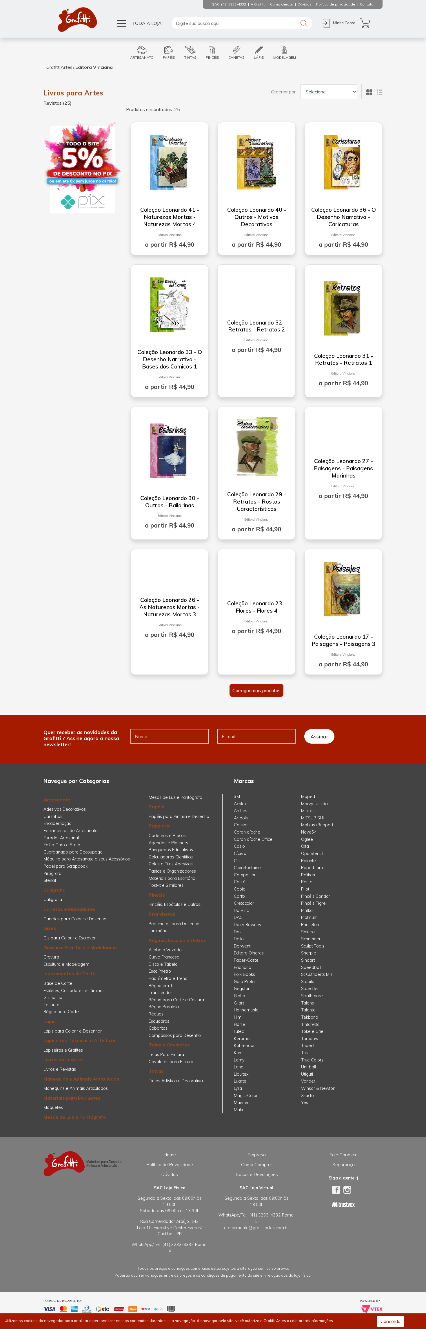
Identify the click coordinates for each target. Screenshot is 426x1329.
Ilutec (239, 1031)
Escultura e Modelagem (66, 964)
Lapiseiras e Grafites (63, 1050)
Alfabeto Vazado (165, 949)
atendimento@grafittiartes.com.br (256, 1227)
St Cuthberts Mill (316, 974)
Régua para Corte (61, 1011)
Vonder (308, 1081)
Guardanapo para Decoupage (73, 852)
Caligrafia (54, 890)
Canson (241, 824)
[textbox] (242, 23)
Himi (238, 1017)
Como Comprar (256, 1164)
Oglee (307, 839)
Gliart (239, 1003)
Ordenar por (283, 92)
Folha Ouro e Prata (61, 844)
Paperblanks (313, 867)
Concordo (390, 1321)
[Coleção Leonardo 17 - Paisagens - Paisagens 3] (343, 587)
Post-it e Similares (166, 885)
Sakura (308, 931)
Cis (237, 860)
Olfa (305, 846)
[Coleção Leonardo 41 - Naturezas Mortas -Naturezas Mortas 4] (169, 160)
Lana (238, 1067)
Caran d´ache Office (253, 839)
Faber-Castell (247, 960)
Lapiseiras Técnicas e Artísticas (79, 1040)
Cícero (240, 853)
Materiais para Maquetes (72, 1098)
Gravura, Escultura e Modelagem (80, 947)
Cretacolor (244, 903)
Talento (308, 1010)
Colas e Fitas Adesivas (171, 864)
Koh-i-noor (244, 1045)
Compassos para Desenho (175, 1035)
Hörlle (239, 1024)
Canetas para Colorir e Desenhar (75, 918)
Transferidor (160, 992)
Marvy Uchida (314, 803)
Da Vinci (242, 910)
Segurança (343, 1164)
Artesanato (56, 800)
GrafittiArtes (59, 67)
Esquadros (159, 1021)
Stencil (49, 880)
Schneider (311, 938)
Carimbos (52, 816)
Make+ (240, 1109)
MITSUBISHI (312, 818)
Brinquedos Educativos (171, 849)
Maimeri (242, 1102)
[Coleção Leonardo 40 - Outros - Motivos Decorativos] (256, 160)
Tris (304, 1052)
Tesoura (51, 1004)
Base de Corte (57, 983)
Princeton (310, 924)
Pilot (305, 889)
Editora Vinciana (94, 67)
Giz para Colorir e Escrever (69, 938)
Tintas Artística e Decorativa (176, 1080)
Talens (307, 1003)
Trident (307, 1045)
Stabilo (307, 981)
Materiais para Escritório (172, 878)
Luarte (240, 1081)
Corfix (239, 896)
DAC (238, 917)
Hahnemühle (246, 1010)
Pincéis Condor (315, 896)
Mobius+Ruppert (317, 824)
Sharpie (308, 953)
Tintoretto (310, 1024)
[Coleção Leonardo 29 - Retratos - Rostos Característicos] (256, 445)
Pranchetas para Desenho (174, 923)
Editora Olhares (249, 953)
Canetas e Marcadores (69, 909)
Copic (239, 889)
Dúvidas (169, 1174)
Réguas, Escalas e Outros (177, 940)
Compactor (245, 875)
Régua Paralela (164, 1006)
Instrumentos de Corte (69, 973)
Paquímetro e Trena (168, 978)
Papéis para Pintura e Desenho (179, 816)
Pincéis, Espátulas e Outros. (175, 904)
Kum (238, 1052)
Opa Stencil (312, 853)
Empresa (256, 1154)
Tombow (309, 1038)
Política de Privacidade (169, 1164)
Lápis (49, 1021)
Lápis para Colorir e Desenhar (72, 1031)
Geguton (242, 988)
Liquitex (241, 1074)
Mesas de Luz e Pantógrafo (74, 1117)
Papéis (156, 807)
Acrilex (240, 803)
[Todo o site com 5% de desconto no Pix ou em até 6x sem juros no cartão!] (82, 168)
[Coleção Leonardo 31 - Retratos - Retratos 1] (343, 306)
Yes (304, 1102)
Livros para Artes (73, 93)
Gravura (51, 957)
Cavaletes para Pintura (171, 1061)
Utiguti (307, 1074)
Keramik (242, 1038)
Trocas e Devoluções (256, 1174)
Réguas (156, 1014)
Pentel (307, 881)
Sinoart (308, 960)
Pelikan (308, 875)
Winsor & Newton (318, 1088)
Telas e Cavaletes (169, 1045)
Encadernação (57, 823)
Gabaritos (158, 1028)
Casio (239, 846)
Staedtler (310, 988)
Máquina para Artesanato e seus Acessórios (86, 859)
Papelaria (160, 826)
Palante (308, 860)
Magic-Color (246, 1095)
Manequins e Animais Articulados (81, 1079)
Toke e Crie (312, 1031)
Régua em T (161, 985)
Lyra (238, 1088)
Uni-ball (308, 1067)
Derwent (242, 946)
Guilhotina (52, 997)
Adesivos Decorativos (64, 809)
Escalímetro (160, 971)
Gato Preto (244, 981)
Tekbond (309, 1017)
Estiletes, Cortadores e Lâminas (74, 990)
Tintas (156, 1071)
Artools (241, 818)
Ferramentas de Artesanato (70, 830)
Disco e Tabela (163, 964)
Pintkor (307, 910)
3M (237, 796)
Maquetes (53, 1107)
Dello (239, 938)
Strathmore (312, 995)
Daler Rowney (247, 924)
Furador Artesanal (61, 837)
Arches (240, 810)
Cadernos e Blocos (167, 835)
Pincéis (157, 895)
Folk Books (244, 974)
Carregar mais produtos (256, 690)
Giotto (239, 995)
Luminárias (159, 930)
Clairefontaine (247, 867)
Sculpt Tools (312, 946)
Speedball (311, 967)
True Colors (312, 1060)
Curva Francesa (164, 957)
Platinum (309, 917)
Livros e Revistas (59, 1069)
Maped (308, 796)
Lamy (239, 1060)
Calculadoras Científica (171, 857)
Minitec (307, 810)
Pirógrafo (52, 873)
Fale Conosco (343, 1154)
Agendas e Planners (168, 842)
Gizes (49, 928)
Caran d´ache (247, 832)
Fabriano (242, 967)
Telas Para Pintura (166, 1054)
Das (237, 931)
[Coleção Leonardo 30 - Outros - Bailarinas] (169, 449)
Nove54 (309, 832)
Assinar (319, 736)
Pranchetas (162, 914)
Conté (239, 881)
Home (169, 1154)
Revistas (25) (57, 103)
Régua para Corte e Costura (176, 999)
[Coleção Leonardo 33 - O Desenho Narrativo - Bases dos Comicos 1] (169, 303)
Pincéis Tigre (313, 903)
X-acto (307, 1095)
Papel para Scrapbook (65, 866)
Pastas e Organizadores (172, 871)
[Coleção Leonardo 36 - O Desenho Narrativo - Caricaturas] (343, 160)
